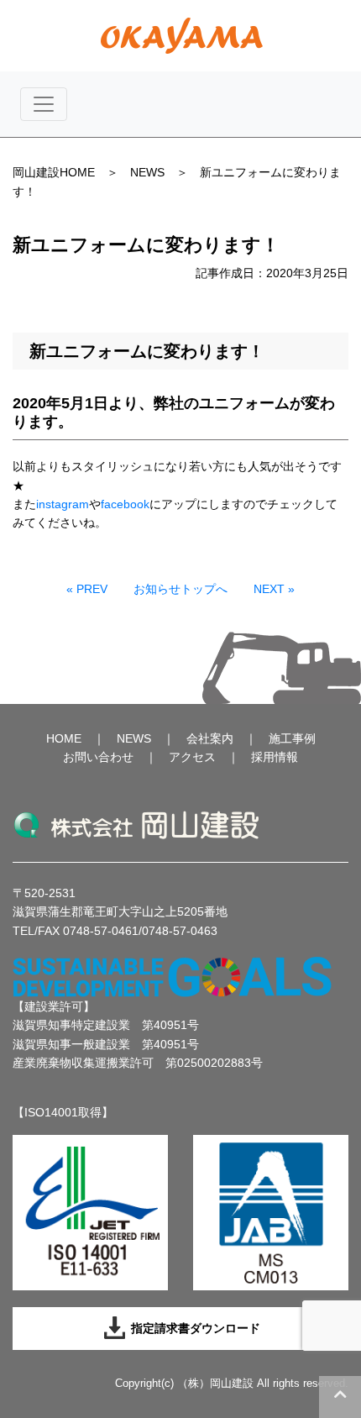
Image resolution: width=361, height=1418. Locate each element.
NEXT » (274, 589)
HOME (63, 738)
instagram (62, 504)
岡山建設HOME (54, 172)
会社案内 (209, 738)
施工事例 (292, 738)
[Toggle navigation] (43, 104)
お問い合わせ (98, 757)
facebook (125, 504)
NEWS (147, 172)
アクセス (192, 757)
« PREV (86, 589)
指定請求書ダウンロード (194, 1328)
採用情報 (274, 757)
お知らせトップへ (180, 589)
